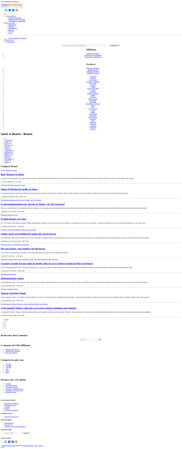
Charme (93, 90)
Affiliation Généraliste (93, 68)
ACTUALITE (10, 23)
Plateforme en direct (10, 405)
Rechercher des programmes (16, 19)
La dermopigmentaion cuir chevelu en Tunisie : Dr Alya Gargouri (33, 204)
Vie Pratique (93, 127)
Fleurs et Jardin (92, 99)
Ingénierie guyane (11, 392)
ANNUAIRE (10, 42)
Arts (7, 369)
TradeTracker (12, 25)
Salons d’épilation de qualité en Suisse (19, 189)
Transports (93, 126)
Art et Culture (93, 80)
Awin (10, 33)
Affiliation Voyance (93, 73)
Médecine (7, 154)
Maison (93, 112)
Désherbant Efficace (12, 387)
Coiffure (7, 149)
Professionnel (93, 114)
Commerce (93, 92)
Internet (93, 105)
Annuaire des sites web (11, 417)
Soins (6, 162)
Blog (6, 147)
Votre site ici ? (9, 425)
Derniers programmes (14, 18)
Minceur (7, 155)
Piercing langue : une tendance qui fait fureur (23, 248)
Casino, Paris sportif (93, 88)
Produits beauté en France (13, 219)
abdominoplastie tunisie (12, 278)
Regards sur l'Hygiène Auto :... (15, 390)
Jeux (93, 107)
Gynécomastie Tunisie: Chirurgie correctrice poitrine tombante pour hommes (38, 308)
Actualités (9, 365)
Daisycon (11, 30)
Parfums (7, 157)
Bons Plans (93, 83)
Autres (7, 142)
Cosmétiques (8, 150)
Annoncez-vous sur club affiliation (15, 426)
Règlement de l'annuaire (13, 351)
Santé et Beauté (93, 117)
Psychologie (8, 159)
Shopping (93, 119)
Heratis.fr (8, 384)
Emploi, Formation (93, 93)
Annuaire (7, 140)
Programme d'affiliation (12, 403)
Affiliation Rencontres (93, 71)
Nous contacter (38, 445)
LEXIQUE (9, 40)
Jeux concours (93, 109)
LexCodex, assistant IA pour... (15, 389)
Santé (6, 161)
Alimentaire (92, 76)
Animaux (93, 78)
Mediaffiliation (12, 28)
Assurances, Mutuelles (93, 82)
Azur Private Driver (11, 385)
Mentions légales (28, 445)
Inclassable (93, 102)
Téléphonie (93, 122)
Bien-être (7, 145)
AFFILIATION (11, 16)
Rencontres (93, 116)
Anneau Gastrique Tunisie (13, 293)
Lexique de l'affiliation (11, 410)
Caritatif (93, 87)
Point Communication (8, 445)
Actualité (7, 407)
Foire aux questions (11, 353)
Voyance (93, 129)
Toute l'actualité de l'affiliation (17, 38)
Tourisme (93, 124)
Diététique (8, 152)
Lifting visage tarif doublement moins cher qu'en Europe (28, 234)
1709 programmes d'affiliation (10, 1)
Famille (93, 95)
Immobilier (93, 100)
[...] (6, 138)
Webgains (11, 26)
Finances (93, 97)
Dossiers (7, 408)
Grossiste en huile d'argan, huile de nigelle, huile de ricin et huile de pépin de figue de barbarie (47, 263)
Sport (93, 121)
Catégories (114, 45)
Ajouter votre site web (12, 349)
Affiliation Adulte (93, 70)
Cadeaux (93, 85)
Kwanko (11, 31)
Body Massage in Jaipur (12, 174)
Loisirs (93, 110)
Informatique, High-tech (93, 104)
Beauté (7, 144)
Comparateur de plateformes (16, 21)
